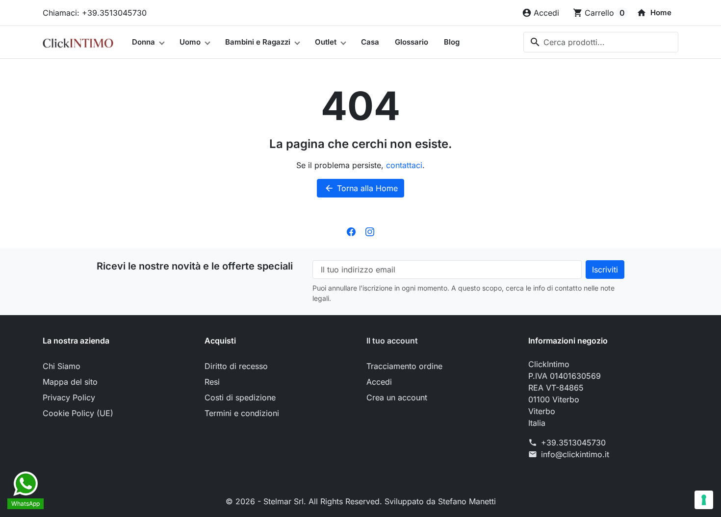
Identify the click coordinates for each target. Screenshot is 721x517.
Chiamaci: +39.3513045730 (95, 13)
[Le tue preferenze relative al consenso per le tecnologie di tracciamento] (704, 500)
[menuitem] (654, 13)
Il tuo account (392, 340)
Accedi (379, 382)
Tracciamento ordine (404, 366)
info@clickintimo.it (575, 454)
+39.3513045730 (573, 442)
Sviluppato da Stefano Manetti (440, 501)
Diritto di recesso (236, 366)
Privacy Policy (69, 397)
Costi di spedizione (240, 397)
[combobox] (600, 42)
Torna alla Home (361, 188)
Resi (212, 382)
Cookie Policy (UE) (78, 413)
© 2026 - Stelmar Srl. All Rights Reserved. (305, 501)
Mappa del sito (70, 382)
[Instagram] (369, 231)
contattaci (404, 165)
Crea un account (396, 397)
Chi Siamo (61, 366)
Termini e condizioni (242, 413)
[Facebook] (351, 231)
